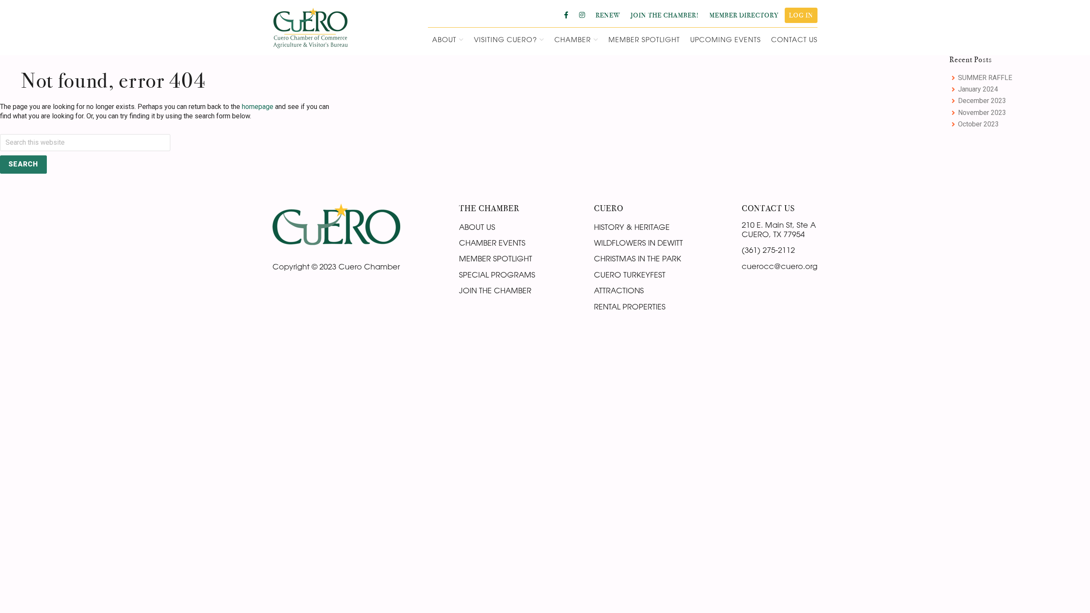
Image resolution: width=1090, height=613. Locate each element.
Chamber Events (492, 242)
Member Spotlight (495, 258)
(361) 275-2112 (768, 250)
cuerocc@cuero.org (780, 266)
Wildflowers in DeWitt (638, 242)
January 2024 (978, 89)
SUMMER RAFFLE (985, 78)
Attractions (619, 290)
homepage (257, 107)
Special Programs (497, 274)
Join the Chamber (495, 290)
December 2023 (982, 101)
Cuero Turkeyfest (629, 274)
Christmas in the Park (637, 258)
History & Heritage (632, 227)
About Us (477, 227)
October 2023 (978, 124)
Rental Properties (629, 306)
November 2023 (982, 113)
